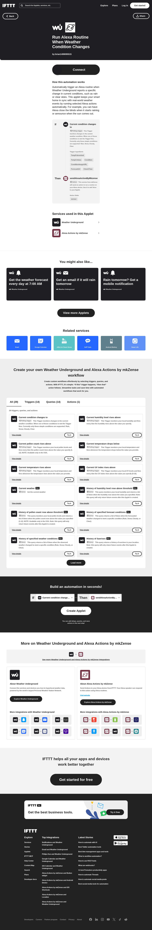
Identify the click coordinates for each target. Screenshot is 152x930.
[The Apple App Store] (121, 837)
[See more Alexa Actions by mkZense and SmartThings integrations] (132, 731)
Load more (76, 563)
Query (23, 492)
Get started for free (76, 779)
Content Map (29, 865)
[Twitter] (114, 919)
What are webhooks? (86, 865)
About (79, 920)
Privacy (71, 920)
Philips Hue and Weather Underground (57, 854)
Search (27, 870)
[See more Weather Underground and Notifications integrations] (19, 720)
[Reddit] (126, 919)
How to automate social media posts (92, 879)
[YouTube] (108, 919)
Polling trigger (26, 421)
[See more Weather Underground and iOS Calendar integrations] (40, 731)
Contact (63, 920)
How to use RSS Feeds (87, 861)
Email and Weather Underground (55, 849)
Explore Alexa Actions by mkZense (98, 702)
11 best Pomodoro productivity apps (92, 870)
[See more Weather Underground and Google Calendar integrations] (19, 731)
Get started (139, 5)
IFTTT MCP (28, 856)
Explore (104, 5)
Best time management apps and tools (93, 851)
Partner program (50, 920)
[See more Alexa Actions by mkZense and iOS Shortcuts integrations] (132, 720)
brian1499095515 (63, 54)
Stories (27, 847)
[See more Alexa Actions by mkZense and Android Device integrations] (111, 720)
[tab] (14, 402)
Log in (125, 5)
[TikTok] (120, 919)
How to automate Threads (88, 875)
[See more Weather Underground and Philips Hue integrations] (61, 720)
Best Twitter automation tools (89, 847)
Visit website (85, 695)
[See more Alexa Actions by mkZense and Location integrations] (90, 731)
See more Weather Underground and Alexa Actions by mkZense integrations (76, 660)
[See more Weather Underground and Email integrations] (40, 720)
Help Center (29, 861)
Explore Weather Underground (26, 699)
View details (16, 435)
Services (27, 842)
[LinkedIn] (96, 919)
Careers (39, 920)
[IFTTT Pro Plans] (37, 488)
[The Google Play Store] (121, 843)
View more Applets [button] (76, 312)
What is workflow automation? (90, 856)
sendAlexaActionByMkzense (84, 178)
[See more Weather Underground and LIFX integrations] (61, 731)
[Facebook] (90, 919)
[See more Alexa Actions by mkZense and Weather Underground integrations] (111, 731)
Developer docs (30, 879)
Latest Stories (85, 837)
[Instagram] (102, 919)
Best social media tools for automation (93, 884)
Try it (69, 435)
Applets (27, 851)
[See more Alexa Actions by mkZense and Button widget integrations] (90, 720)
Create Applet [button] (76, 610)
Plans (115, 5)
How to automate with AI (87, 842)
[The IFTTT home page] (9, 5)
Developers (28, 920)
